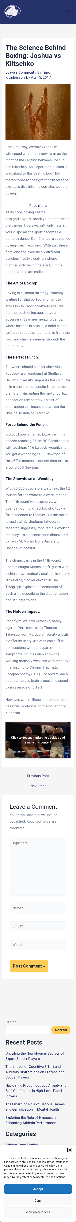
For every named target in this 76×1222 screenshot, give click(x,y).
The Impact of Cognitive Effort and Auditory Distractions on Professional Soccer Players (35, 1071)
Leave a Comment (19, 72)
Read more (38, 206)
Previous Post (38, 776)
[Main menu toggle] (67, 12)
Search (10, 1022)
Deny (38, 1200)
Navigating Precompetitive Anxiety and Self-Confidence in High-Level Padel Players (35, 1090)
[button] (70, 1150)
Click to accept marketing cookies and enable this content (38, 740)
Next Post (38, 786)
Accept (38, 1189)
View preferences (38, 1212)
